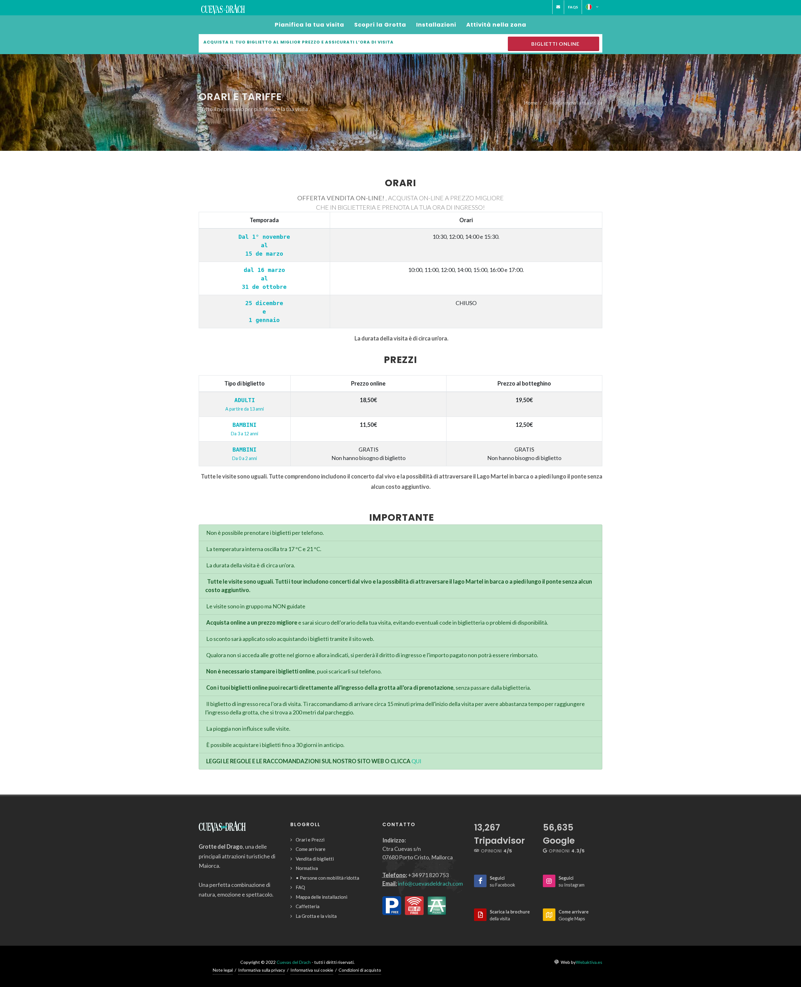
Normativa (307, 868)
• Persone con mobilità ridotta (327, 878)
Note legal (223, 970)
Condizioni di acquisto (360, 970)
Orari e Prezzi (310, 839)
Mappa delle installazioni (321, 897)
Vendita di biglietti (315, 859)
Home (531, 102)
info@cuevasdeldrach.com (430, 883)
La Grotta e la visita (316, 916)
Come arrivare (310, 849)
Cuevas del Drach (294, 962)
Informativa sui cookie (311, 970)
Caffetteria (307, 906)
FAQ (300, 887)
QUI (416, 761)
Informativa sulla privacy (261, 970)
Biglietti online (554, 44)
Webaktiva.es (589, 962)
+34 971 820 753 (428, 875)
